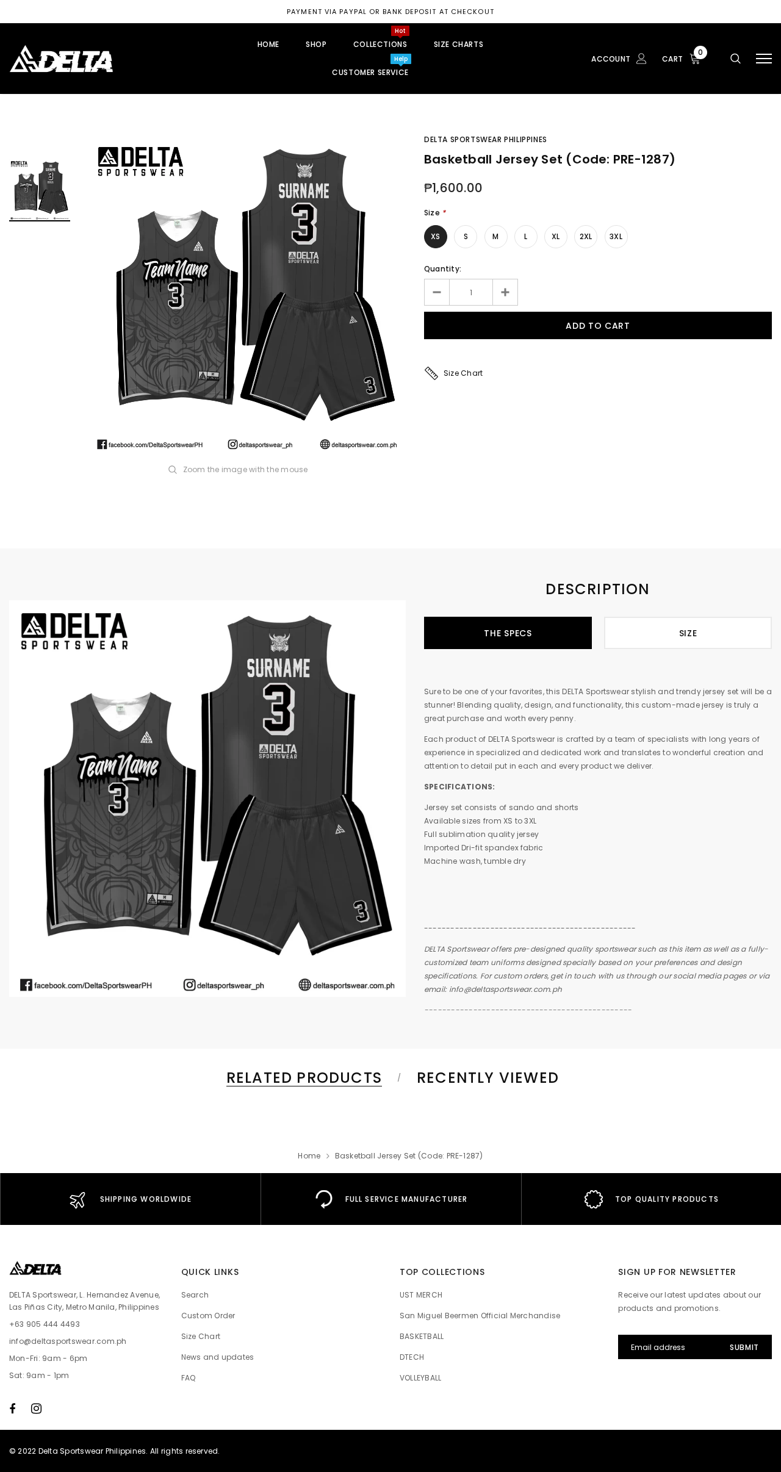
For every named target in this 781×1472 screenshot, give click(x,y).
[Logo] (101, 58)
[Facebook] (12, 1408)
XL (556, 236)
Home (309, 1156)
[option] (247, 295)
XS (435, 236)
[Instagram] (36, 1408)
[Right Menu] (764, 59)
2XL (586, 236)
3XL (616, 236)
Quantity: (442, 269)
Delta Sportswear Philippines (485, 139)
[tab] (302, 1077)
